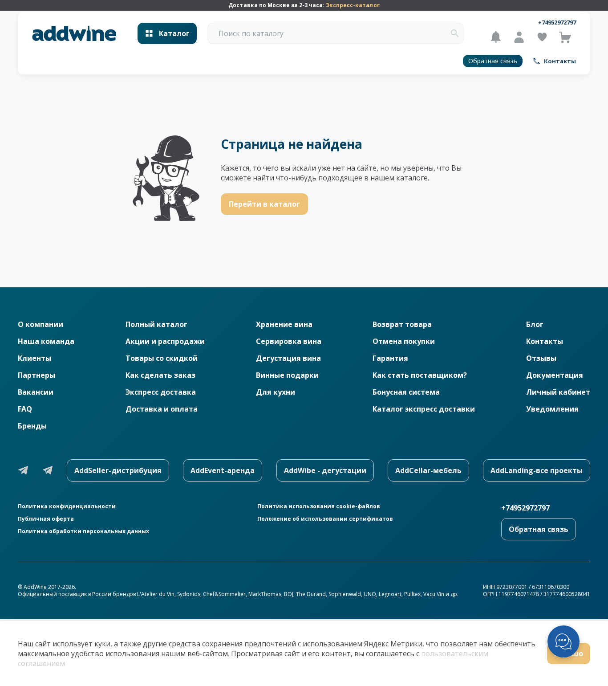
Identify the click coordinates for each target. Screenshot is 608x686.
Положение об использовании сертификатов (325, 519)
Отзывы (541, 358)
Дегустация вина (288, 358)
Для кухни (275, 392)
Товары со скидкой (162, 358)
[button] (455, 33)
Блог (534, 324)
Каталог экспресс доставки (424, 409)
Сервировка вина (288, 341)
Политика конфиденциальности (67, 506)
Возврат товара (402, 324)
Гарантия (390, 358)
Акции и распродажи (165, 341)
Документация (554, 375)
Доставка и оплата (162, 409)
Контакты (544, 341)
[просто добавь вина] (74, 33)
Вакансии (35, 392)
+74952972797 (557, 22)
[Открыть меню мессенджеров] (563, 641)
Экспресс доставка (161, 392)
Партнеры (36, 375)
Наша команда (46, 341)
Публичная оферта (46, 519)
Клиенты (34, 358)
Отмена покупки (404, 341)
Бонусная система (406, 392)
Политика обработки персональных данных (83, 531)
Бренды (32, 426)
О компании (40, 324)
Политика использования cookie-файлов (318, 506)
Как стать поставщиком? (420, 375)
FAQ (25, 409)
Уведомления (552, 409)
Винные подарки (287, 375)
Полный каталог (156, 324)
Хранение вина (284, 324)
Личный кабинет (558, 392)
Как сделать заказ (160, 375)
